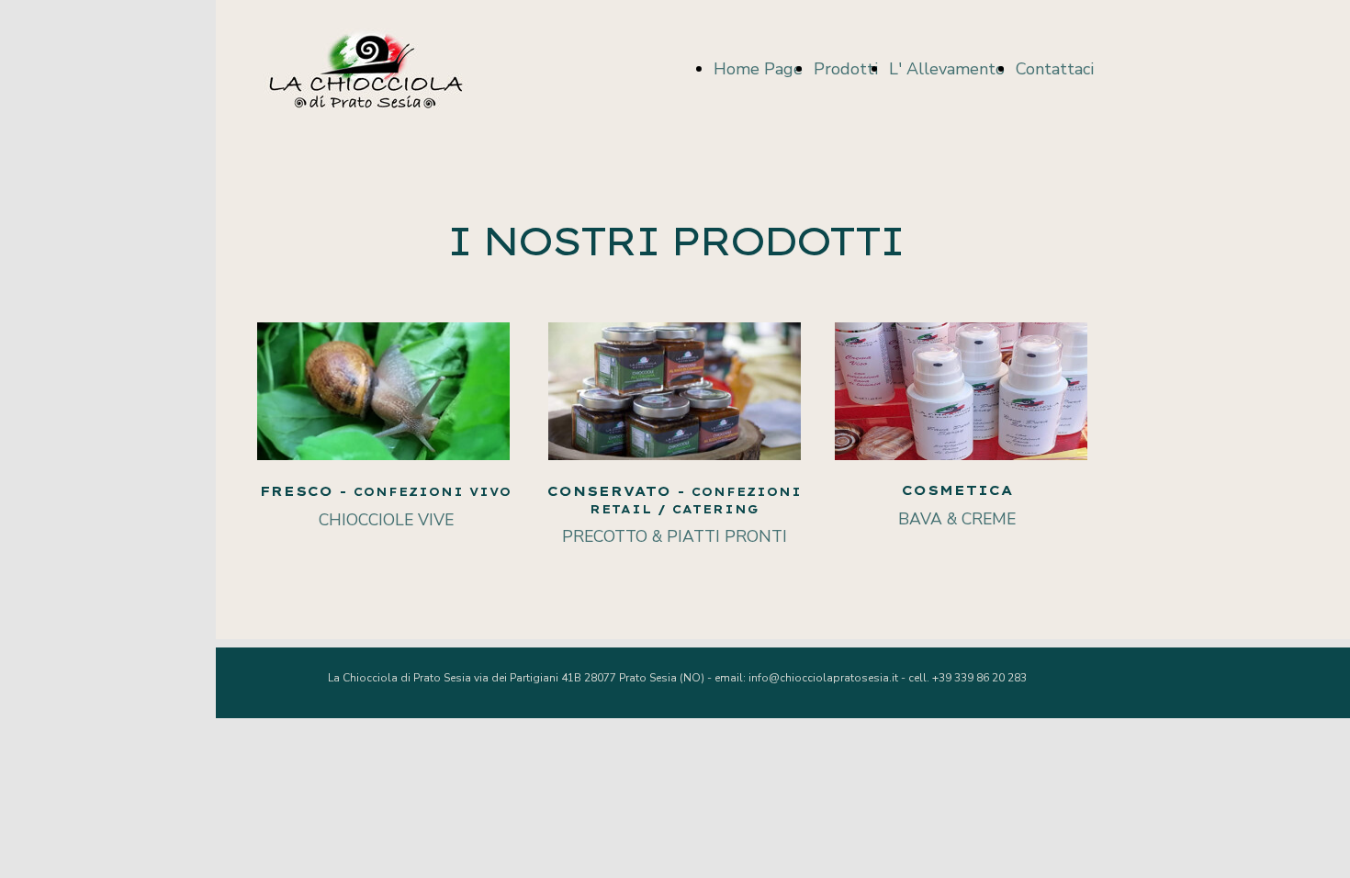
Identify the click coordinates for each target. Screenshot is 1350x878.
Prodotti (846, 69)
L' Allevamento (947, 69)
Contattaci (1055, 69)
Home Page (758, 69)
